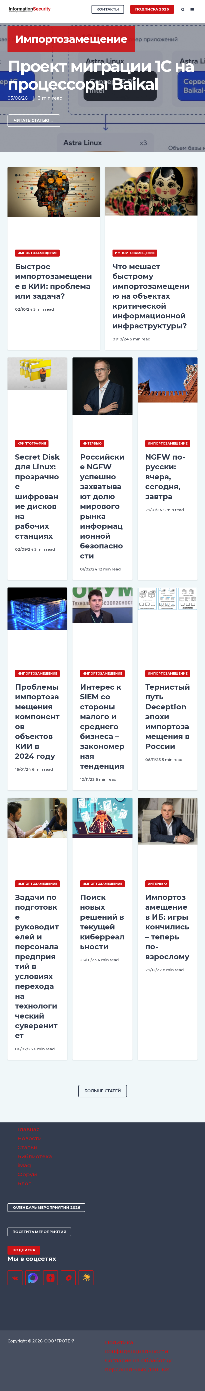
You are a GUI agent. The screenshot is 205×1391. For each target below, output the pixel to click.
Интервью (92, 443)
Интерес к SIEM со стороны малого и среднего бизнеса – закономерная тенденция (102, 726)
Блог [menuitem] (24, 1183)
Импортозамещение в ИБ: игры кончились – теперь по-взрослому (167, 927)
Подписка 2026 (152, 9)
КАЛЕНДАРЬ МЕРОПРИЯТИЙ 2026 (46, 1207)
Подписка (23, 1250)
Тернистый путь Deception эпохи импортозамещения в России (167, 716)
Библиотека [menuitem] (35, 1156)
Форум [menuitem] (27, 1174)
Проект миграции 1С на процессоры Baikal (101, 74)
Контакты (107, 9)
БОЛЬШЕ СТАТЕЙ (102, 1091)
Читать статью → (34, 120)
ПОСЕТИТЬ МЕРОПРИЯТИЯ (39, 1232)
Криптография (32, 443)
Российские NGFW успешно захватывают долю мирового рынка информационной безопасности (102, 506)
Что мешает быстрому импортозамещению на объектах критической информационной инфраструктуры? (151, 296)
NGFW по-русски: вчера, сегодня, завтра (165, 476)
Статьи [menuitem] (28, 1147)
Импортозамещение (37, 253)
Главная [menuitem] (29, 1129)
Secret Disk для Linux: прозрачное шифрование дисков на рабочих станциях (37, 496)
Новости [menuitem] (30, 1138)
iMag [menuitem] (24, 1165)
